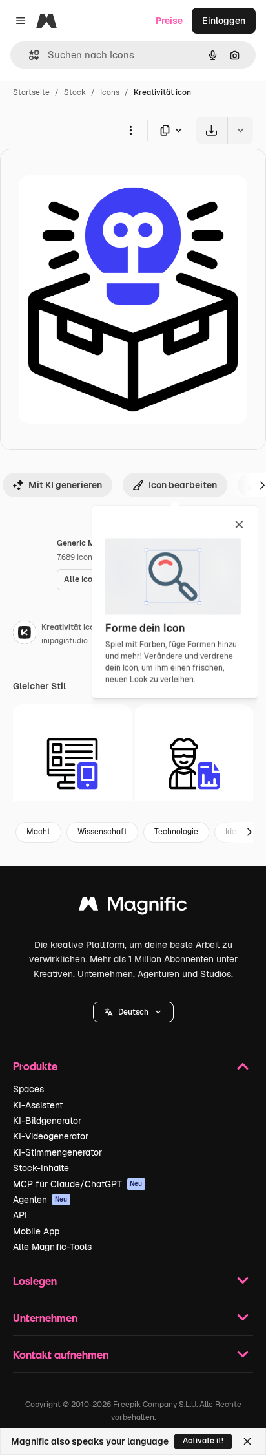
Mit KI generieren (65, 485)
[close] (239, 525)
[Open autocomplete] (28, 55)
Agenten (40, 1199)
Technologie (176, 831)
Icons (109, 92)
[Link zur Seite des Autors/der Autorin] (24, 634)
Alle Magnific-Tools (52, 1247)
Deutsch (133, 1012)
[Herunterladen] (211, 130)
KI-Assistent (38, 1105)
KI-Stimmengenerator (57, 1152)
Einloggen (223, 21)
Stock (75, 92)
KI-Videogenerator (50, 1136)
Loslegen (35, 1281)
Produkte (35, 1066)
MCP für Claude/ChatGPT (78, 1184)
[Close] (247, 1441)
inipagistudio (64, 641)
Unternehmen (45, 1317)
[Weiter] (249, 832)
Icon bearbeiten (182, 485)
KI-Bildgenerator (47, 1120)
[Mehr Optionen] (130, 130)
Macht (38, 831)
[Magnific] (133, 907)
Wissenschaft (102, 831)
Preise (169, 21)
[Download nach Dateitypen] (172, 130)
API (20, 1215)
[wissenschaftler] (194, 763)
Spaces (28, 1089)
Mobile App (36, 1231)
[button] (133, 1012)
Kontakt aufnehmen (60, 1354)
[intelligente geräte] (72, 763)
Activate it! (203, 1441)
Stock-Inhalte (41, 1168)
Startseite (31, 92)
